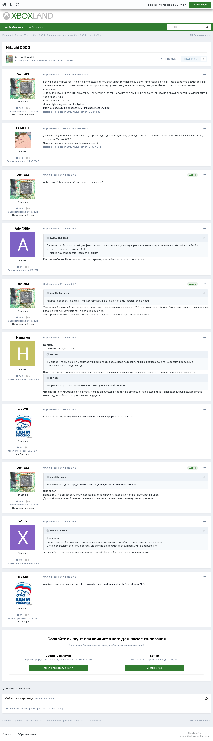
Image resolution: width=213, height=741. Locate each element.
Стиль (6, 734)
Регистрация (200, 4)
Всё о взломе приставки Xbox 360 (54, 60)
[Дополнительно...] (204, 75)
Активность (37, 27)
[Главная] (4, 5)
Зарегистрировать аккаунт (58, 667)
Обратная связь (27, 734)
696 (20, 108)
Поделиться (169, 58)
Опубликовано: (59, 74)
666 (20, 376)
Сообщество (15, 27)
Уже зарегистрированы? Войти (166, 4)
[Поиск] (207, 27)
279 (20, 158)
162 (20, 560)
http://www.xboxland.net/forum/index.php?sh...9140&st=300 (100, 416)
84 (20, 267)
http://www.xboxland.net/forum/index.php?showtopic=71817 (113, 584)
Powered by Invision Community (195, 736)
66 (20, 447)
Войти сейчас (154, 667)
